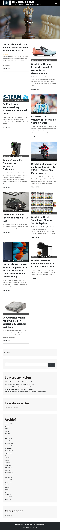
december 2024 (9, 472)
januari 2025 (8, 470)
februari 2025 (8, 467)
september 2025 (9, 450)
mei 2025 (7, 460)
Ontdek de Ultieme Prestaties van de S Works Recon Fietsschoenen (41, 69)
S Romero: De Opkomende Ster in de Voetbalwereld (43, 119)
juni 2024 (7, 487)
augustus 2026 (8, 423)
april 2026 (7, 433)
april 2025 (7, 462)
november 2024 (9, 475)
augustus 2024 (8, 482)
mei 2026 (7, 431)
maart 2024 (8, 494)
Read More (6, 69)
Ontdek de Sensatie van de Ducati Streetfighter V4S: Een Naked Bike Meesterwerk (44, 168)
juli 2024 (7, 484)
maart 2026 (8, 436)
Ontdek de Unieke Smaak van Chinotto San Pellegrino (42, 220)
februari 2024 (8, 497)
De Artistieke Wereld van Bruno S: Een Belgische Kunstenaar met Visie (14, 322)
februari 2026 (8, 438)
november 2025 (9, 445)
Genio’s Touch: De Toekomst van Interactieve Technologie (12, 164)
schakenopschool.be (23, 2)
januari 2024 (8, 499)
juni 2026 (7, 428)
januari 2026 (8, 440)
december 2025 (9, 443)
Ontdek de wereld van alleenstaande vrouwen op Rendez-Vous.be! (16, 47)
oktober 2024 (8, 477)
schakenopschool (47, 60)
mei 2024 (7, 489)
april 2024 (7, 492)
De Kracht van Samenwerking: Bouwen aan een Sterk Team (15, 109)
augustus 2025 (8, 453)
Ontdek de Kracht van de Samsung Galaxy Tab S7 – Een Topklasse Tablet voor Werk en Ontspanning (15, 270)
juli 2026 (7, 426)
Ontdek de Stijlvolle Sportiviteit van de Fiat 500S (15, 217)
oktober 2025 (8, 448)
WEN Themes (33, 527)
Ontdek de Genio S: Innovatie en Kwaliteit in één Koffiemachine (43, 263)
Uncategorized (8, 515)
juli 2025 (7, 455)
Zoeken (7, 362)
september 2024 (9, 479)
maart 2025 (8, 465)
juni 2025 (7, 458)
